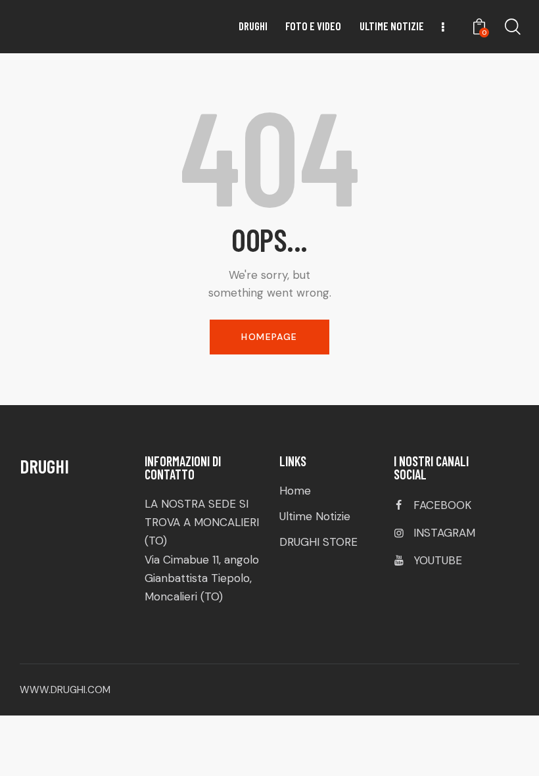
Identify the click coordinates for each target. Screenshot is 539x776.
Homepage (269, 337)
